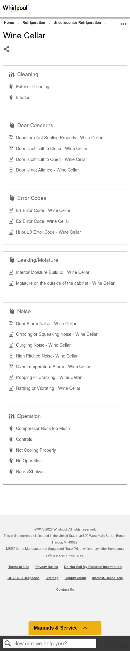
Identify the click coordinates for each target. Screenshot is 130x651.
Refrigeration (34, 22)
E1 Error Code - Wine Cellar (43, 210)
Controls (24, 439)
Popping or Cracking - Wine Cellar (49, 377)
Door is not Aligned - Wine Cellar (47, 169)
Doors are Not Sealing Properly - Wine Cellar (59, 137)
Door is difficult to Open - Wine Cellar (51, 159)
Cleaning (27, 74)
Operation (29, 415)
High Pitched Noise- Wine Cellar (47, 355)
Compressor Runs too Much (43, 428)
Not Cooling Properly (36, 450)
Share (7, 53)
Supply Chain (75, 578)
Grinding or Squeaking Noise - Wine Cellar (57, 334)
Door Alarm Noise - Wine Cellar (46, 323)
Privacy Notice (46, 566)
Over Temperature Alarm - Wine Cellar (53, 366)
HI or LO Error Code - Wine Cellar (48, 232)
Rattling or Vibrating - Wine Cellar (48, 388)
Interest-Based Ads (107, 578)
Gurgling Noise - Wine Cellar (43, 345)
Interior (23, 97)
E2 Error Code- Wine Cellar (42, 221)
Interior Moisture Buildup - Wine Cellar (52, 272)
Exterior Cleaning (32, 86)
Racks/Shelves (30, 471)
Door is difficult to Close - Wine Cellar (51, 148)
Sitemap (52, 578)
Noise (24, 311)
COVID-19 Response (24, 578)
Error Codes (31, 197)
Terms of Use (18, 566)
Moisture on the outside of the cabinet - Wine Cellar (65, 283)
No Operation (29, 460)
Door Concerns (35, 125)
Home (9, 22)
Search (7, 643)
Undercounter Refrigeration (78, 22)
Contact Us (65, 589)
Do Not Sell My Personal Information (93, 566)
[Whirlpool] (26, 8)
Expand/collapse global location (123, 21)
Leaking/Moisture (37, 259)
